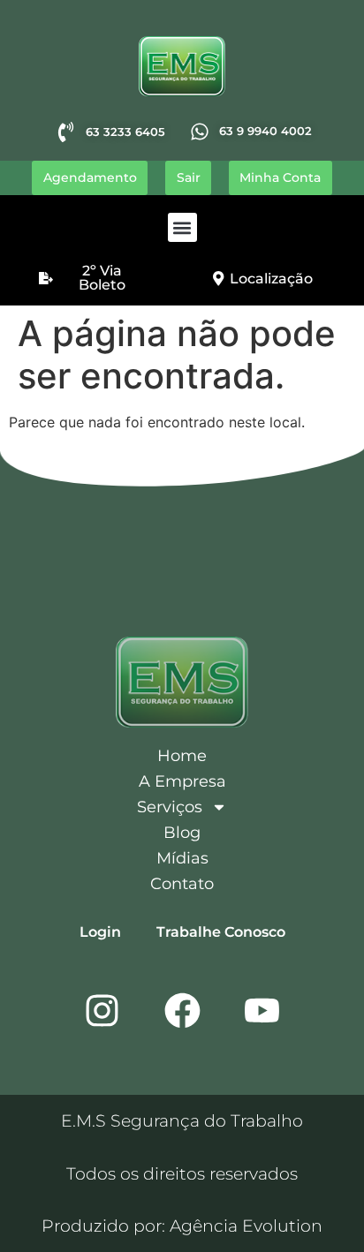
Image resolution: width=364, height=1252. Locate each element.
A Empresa (182, 781)
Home (182, 756)
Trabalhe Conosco (220, 932)
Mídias (182, 858)
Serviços (169, 807)
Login (100, 932)
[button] (182, 227)
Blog (182, 832)
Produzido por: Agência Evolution (182, 1225)
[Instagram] (102, 1010)
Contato (182, 884)
